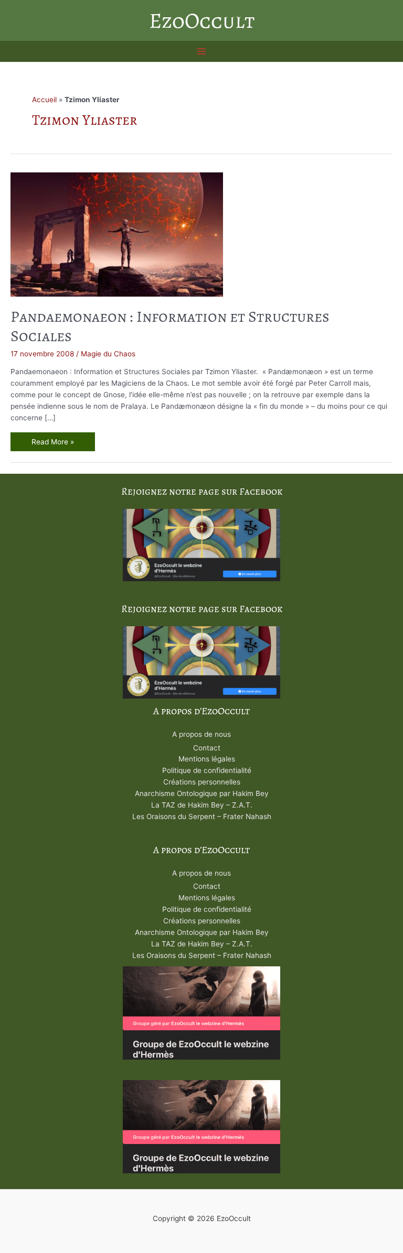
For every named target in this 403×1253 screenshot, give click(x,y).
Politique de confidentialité (206, 770)
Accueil (44, 99)
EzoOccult (201, 20)
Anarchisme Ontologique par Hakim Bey (202, 793)
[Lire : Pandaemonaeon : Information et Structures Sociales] (116, 234)
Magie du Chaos (108, 354)
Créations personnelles (201, 782)
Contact (206, 748)
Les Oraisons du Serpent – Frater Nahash (201, 816)
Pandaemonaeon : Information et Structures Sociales (170, 326)
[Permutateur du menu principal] (202, 51)
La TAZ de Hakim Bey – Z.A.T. (201, 805)
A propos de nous (201, 734)
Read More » (59, 443)
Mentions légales (206, 759)
